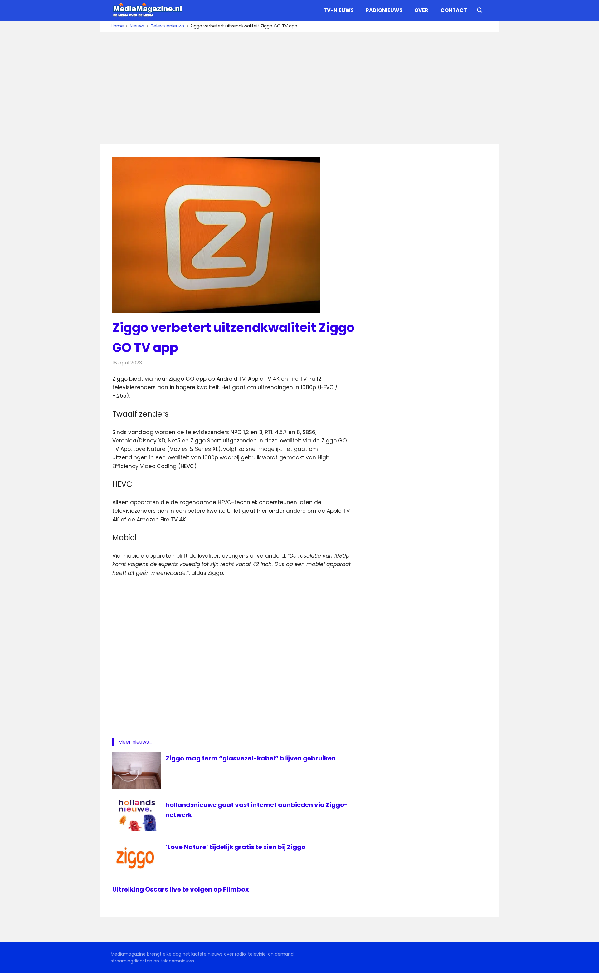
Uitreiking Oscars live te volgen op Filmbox (180, 889)
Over (421, 10)
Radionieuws (384, 10)
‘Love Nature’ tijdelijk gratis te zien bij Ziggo (235, 847)
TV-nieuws (339, 10)
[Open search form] (480, 9)
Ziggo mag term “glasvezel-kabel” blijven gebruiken (251, 758)
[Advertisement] (299, 88)
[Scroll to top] (589, 963)
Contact (454, 10)
